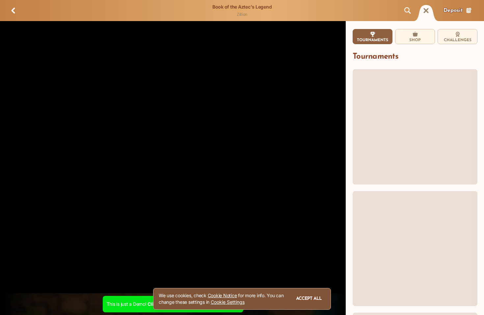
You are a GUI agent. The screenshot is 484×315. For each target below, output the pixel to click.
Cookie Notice (222, 295)
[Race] (426, 10)
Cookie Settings (228, 302)
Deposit (453, 10)
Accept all (309, 298)
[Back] (13, 10)
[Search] (408, 10)
